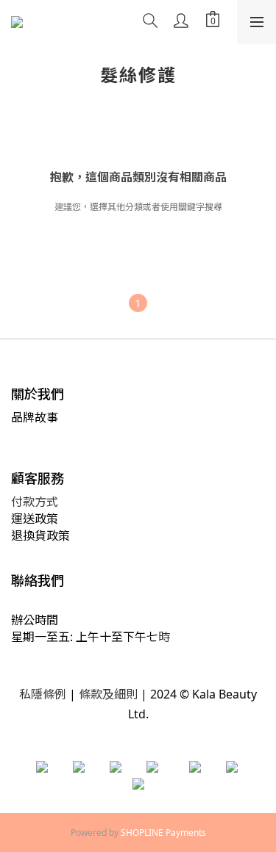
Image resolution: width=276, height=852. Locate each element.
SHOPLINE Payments (163, 832)
